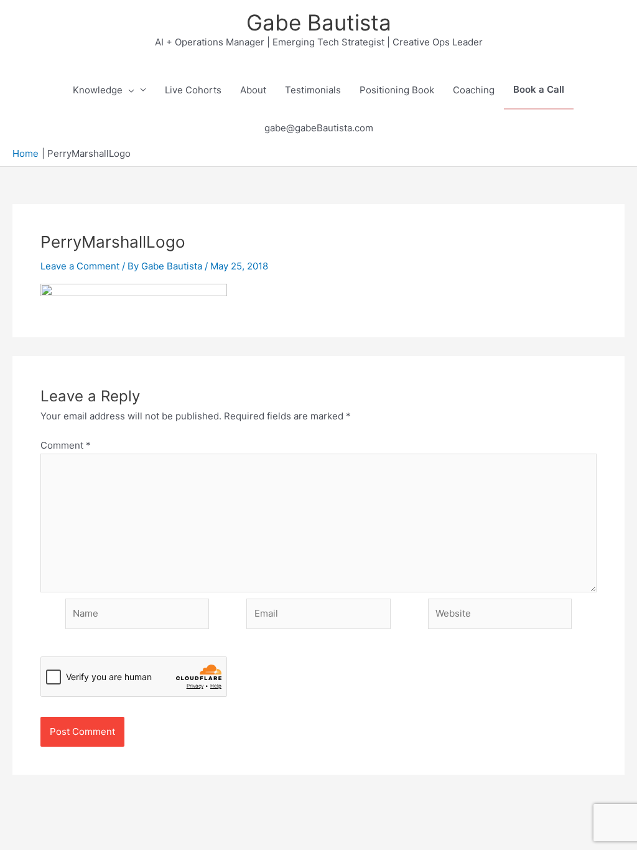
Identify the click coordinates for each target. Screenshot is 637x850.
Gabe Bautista (318, 22)
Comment (65, 445)
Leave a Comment (79, 266)
